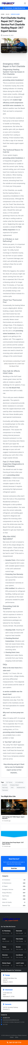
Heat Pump (5, 787)
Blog (7, 14)
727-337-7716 (6, 1017)
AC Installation (6, 880)
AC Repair (5, 886)
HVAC (12, 787)
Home (2, 14)
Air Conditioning (19, 782)
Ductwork (4, 785)
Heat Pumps (5, 896)
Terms (16, 1037)
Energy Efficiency (7, 892)
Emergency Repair (14, 785)
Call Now (15, 1029)
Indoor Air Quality (7, 902)
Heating (4, 899)
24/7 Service (9, 782)
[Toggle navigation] (25, 3)
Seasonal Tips (6, 905)
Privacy (12, 1037)
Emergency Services (7, 889)
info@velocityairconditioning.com (11, 1019)
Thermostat (5, 790)
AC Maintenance (6, 883)
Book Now (14, 868)
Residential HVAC (21, 787)
